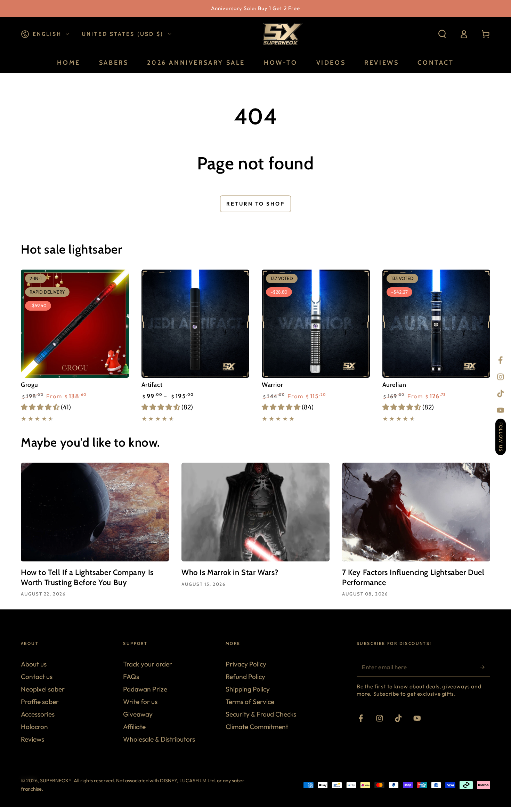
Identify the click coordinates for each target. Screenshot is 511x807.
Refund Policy (245, 676)
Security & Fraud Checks (261, 714)
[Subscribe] (485, 667)
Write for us (140, 701)
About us (34, 664)
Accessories (38, 714)
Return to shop (255, 203)
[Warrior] (316, 324)
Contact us (36, 676)
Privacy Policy (246, 664)
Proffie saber (40, 701)
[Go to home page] (281, 34)
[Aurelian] (436, 324)
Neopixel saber (43, 689)
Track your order (147, 664)
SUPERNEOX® (55, 780)
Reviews (32, 739)
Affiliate (134, 726)
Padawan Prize (145, 689)
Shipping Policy (248, 689)
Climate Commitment (257, 726)
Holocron (34, 726)
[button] (442, 34)
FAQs (131, 676)
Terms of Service (250, 701)
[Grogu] (75, 324)
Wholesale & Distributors (159, 739)
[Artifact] (195, 324)
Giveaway (138, 714)
